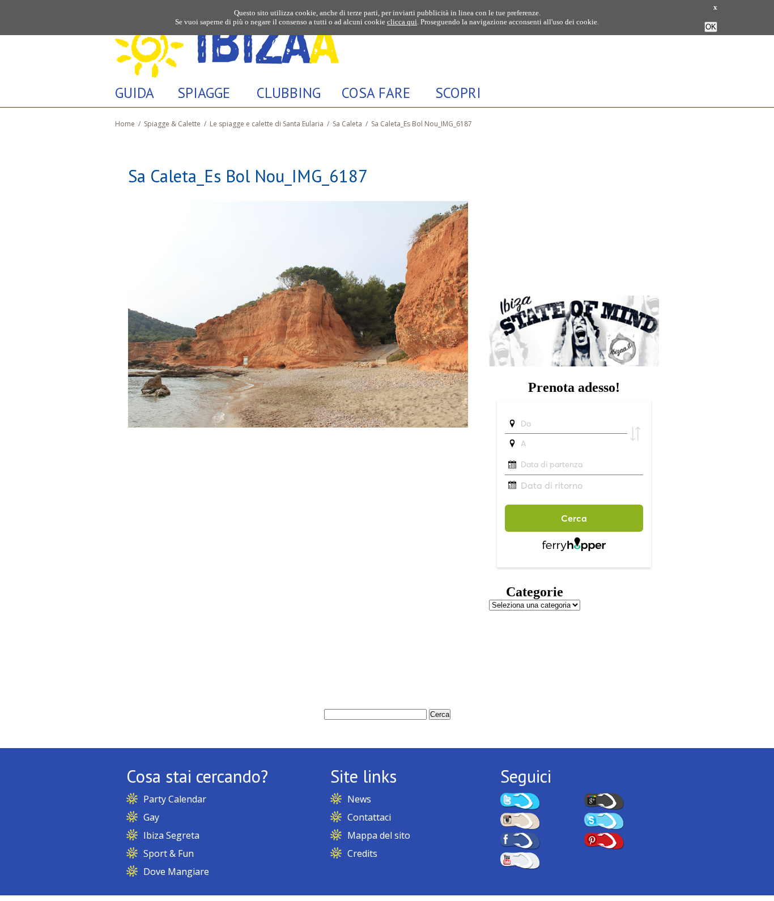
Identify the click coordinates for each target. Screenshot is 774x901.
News (359, 799)
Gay (151, 817)
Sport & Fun (168, 853)
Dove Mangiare (176, 871)
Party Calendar (174, 799)
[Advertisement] (574, 211)
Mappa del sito (378, 835)
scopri (458, 92)
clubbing (289, 92)
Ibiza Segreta (171, 835)
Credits (362, 853)
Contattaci (369, 817)
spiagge (203, 92)
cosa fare (376, 92)
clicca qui (402, 22)
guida (134, 92)
